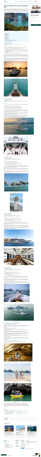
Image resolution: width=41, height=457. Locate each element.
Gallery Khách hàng (25, 1)
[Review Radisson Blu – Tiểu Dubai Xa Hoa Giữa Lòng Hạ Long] (9, 428)
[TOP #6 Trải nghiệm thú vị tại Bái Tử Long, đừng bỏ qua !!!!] (31, 428)
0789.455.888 (35, 15)
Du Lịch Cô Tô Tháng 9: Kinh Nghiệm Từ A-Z (19, 433)
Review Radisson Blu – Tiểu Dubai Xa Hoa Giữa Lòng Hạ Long (9, 433)
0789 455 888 (6, 443)
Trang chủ (15, 1)
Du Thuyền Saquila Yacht (7, 34)
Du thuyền (21, 1)
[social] (32, 455)
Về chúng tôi (17, 441)
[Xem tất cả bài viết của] (6, 419)
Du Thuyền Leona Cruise (7, 37)
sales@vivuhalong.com (7, 444)
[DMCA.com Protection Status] (23, 448)
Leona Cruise (5, 222)
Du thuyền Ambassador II (6, 54)
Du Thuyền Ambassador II (7, 33)
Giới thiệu (29, 1)
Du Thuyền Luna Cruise (6, 38)
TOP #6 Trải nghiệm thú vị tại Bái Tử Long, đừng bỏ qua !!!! (31, 433)
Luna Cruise (5, 276)
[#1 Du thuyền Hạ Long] (6, 1)
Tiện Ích (6, 35)
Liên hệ (31, 1)
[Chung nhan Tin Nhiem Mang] (32, 450)
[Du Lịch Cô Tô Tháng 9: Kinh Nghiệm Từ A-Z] (20, 428)
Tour (17, 1)
